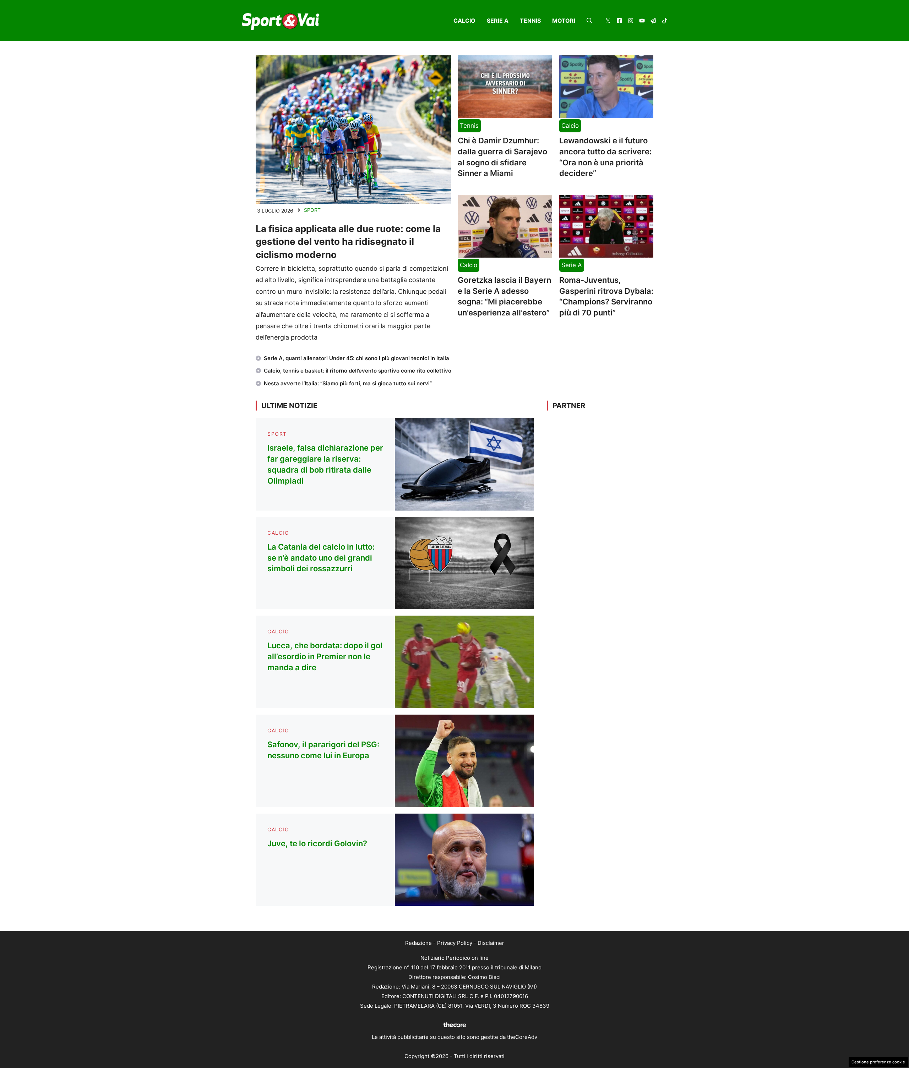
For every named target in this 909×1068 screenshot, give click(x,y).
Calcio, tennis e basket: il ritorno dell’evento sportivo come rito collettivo (357, 370)
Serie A (497, 20)
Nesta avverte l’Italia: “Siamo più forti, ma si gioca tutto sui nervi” (348, 383)
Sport (312, 210)
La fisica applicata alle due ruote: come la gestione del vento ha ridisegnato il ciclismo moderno (348, 241)
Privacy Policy (454, 943)
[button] (589, 20)
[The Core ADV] (454, 1027)
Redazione (418, 943)
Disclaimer (491, 943)
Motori (563, 20)
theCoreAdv (522, 1037)
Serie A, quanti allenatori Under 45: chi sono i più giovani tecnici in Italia (356, 358)
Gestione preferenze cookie (878, 1061)
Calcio (464, 20)
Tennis (530, 20)
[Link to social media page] (608, 21)
